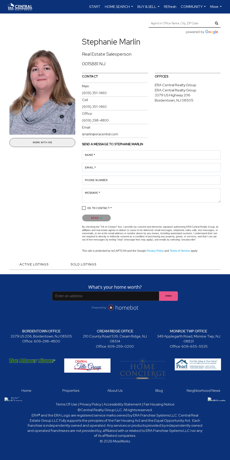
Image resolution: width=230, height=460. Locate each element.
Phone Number (96, 180)
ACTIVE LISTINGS (34, 264)
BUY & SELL (149, 9)
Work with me (42, 142)
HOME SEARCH (119, 9)
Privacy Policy (155, 250)
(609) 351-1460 (94, 93)
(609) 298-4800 (95, 120)
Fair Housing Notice (159, 404)
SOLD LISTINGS (83, 264)
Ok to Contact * (99, 208)
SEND (95, 218)
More (216, 9)
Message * (92, 192)
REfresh (170, 6)
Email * (90, 167)
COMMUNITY (194, 9)
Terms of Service (180, 250)
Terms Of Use (66, 404)
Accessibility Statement (122, 404)
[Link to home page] (22, 7)
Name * (90, 154)
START (94, 6)
